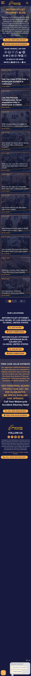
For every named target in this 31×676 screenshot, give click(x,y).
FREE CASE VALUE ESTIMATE (16, 44)
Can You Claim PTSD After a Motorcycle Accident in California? (15, 81)
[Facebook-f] (12, 437)
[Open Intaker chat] (12, 675)
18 (21, 301)
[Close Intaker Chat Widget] (29, 660)
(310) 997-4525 (16, 349)
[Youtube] (19, 437)
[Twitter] (15, 437)
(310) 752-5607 (16, 327)
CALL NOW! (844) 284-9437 (16, 40)
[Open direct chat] (27, 660)
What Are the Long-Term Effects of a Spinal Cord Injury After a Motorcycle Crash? (15, 166)
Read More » (6, 86)
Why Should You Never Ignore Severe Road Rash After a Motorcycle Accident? (15, 145)
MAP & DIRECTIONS (16, 332)
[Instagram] (9, 437)
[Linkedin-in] (22, 437)
